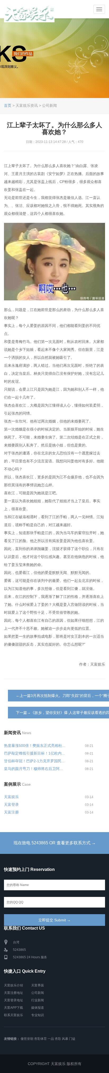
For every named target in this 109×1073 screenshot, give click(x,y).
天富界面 (37, 985)
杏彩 (58, 1039)
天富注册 (11, 812)
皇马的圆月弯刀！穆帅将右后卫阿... (33, 769)
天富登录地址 (13, 1000)
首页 (7, 105)
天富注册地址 (13, 993)
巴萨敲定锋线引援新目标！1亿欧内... (34, 753)
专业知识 (37, 1015)
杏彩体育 (40, 1039)
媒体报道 (37, 1008)
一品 (51, 1039)
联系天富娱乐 (13, 1015)
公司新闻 (37, 993)
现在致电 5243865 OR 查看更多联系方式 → (54, 843)
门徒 (72, 1039)
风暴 (65, 1039)
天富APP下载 (13, 1008)
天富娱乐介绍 (13, 985)
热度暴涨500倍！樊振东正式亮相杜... (34, 745)
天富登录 (11, 804)
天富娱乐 (11, 797)
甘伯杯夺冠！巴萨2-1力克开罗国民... (34, 761)
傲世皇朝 (27, 1039)
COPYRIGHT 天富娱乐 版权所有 (54, 1064)
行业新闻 (37, 1000)
